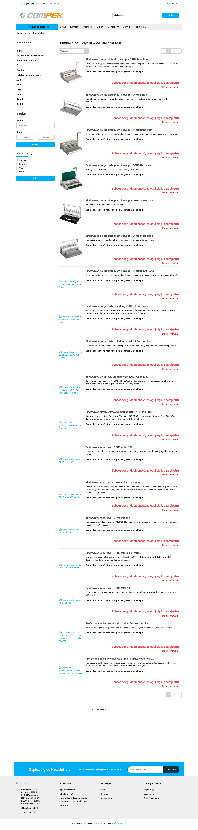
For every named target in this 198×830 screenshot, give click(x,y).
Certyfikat (63, 805)
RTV (18, 84)
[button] (65, 783)
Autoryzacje (106, 798)
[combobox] (74, 51)
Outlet (100, 26)
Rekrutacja (140, 26)
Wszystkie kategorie (38, 26)
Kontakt (74, 26)
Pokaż (35, 178)
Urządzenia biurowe (27, 60)
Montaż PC (113, 26)
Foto (19, 89)
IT (17, 65)
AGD (18, 80)
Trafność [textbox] (64, 51)
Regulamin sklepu (67, 789)
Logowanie (149, 794)
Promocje (87, 26)
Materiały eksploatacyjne (30, 55)
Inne (18, 94)
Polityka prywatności (68, 794)
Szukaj (35, 145)
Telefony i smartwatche (29, 75)
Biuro (19, 50)
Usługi (19, 99)
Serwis (126, 26)
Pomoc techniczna (152, 798)
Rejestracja (149, 789)
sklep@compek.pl (29, 808)
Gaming (20, 70)
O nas (63, 26)
